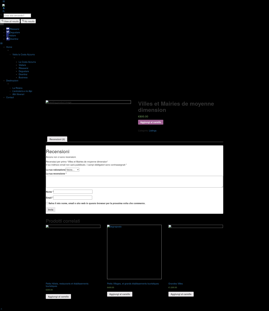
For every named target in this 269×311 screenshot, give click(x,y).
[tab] (57, 139)
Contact (10, 97)
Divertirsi (23, 74)
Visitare (22, 64)
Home (9, 46)
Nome (49, 191)
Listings (152, 130)
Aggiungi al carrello (150, 122)
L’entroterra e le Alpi (22, 91)
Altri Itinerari (18, 94)
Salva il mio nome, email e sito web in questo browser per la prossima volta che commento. (97, 203)
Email (49, 197)
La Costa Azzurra (27, 61)
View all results (11, 21)
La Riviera (17, 87)
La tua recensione (56, 173)
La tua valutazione (56, 169)
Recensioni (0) (57, 139)
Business (23, 77)
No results (30, 21)
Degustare (24, 71)
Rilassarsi (23, 68)
